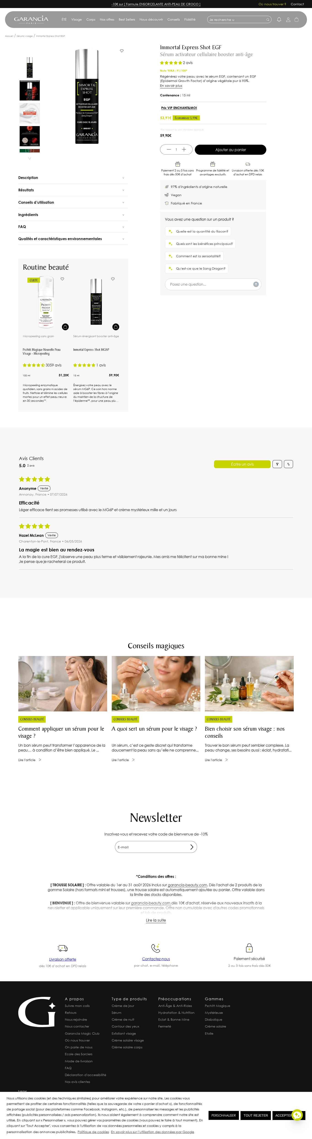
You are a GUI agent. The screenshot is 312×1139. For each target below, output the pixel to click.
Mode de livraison (79, 1061)
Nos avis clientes (77, 1081)
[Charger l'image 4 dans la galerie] (29, 136)
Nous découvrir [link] (151, 19)
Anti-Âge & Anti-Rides (175, 1005)
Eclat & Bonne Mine (173, 1019)
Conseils (173, 19)
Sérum (116, 1012)
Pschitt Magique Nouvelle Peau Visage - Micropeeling (42, 351)
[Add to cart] (65, 326)
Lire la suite (156, 920)
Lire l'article (26, 760)
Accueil (9, 36)
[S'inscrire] (192, 847)
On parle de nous (78, 1047)
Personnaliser (224, 1115)
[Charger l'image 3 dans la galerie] (29, 113)
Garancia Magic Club (82, 1033)
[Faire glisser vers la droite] (30, 159)
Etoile (209, 1033)
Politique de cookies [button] (93, 1132)
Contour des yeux (125, 1026)
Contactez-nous (156, 958)
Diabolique (213, 1019)
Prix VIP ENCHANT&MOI (179, 108)
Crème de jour (123, 1005)
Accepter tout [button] (288, 1115)
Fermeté (164, 1026)
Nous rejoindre (76, 1019)
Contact (297, 4)
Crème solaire (215, 1026)
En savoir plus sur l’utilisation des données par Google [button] (152, 1132)
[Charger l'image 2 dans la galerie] (29, 90)
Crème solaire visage (128, 1040)
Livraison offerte (62, 959)
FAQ (68, 1068)
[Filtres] (277, 464)
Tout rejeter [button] (256, 1115)
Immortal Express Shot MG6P (91, 350)
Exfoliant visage (124, 1033)
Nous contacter (77, 1026)
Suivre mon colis (77, 1005)
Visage (76, 19)
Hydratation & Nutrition (176, 1012)
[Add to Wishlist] (62, 279)
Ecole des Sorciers (78, 1054)
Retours (70, 1012)
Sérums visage (25, 36)
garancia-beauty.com (187, 884)
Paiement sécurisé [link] (249, 958)
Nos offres (107, 19)
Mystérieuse (214, 1012)
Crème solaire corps (127, 1047)
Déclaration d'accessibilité (85, 1075)
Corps (90, 19)
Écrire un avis (242, 464)
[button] (196, 1132)
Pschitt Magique (217, 1005)
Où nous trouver (77, 1040)
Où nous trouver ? (272, 4)
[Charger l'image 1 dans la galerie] (29, 67)
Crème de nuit (123, 1019)
